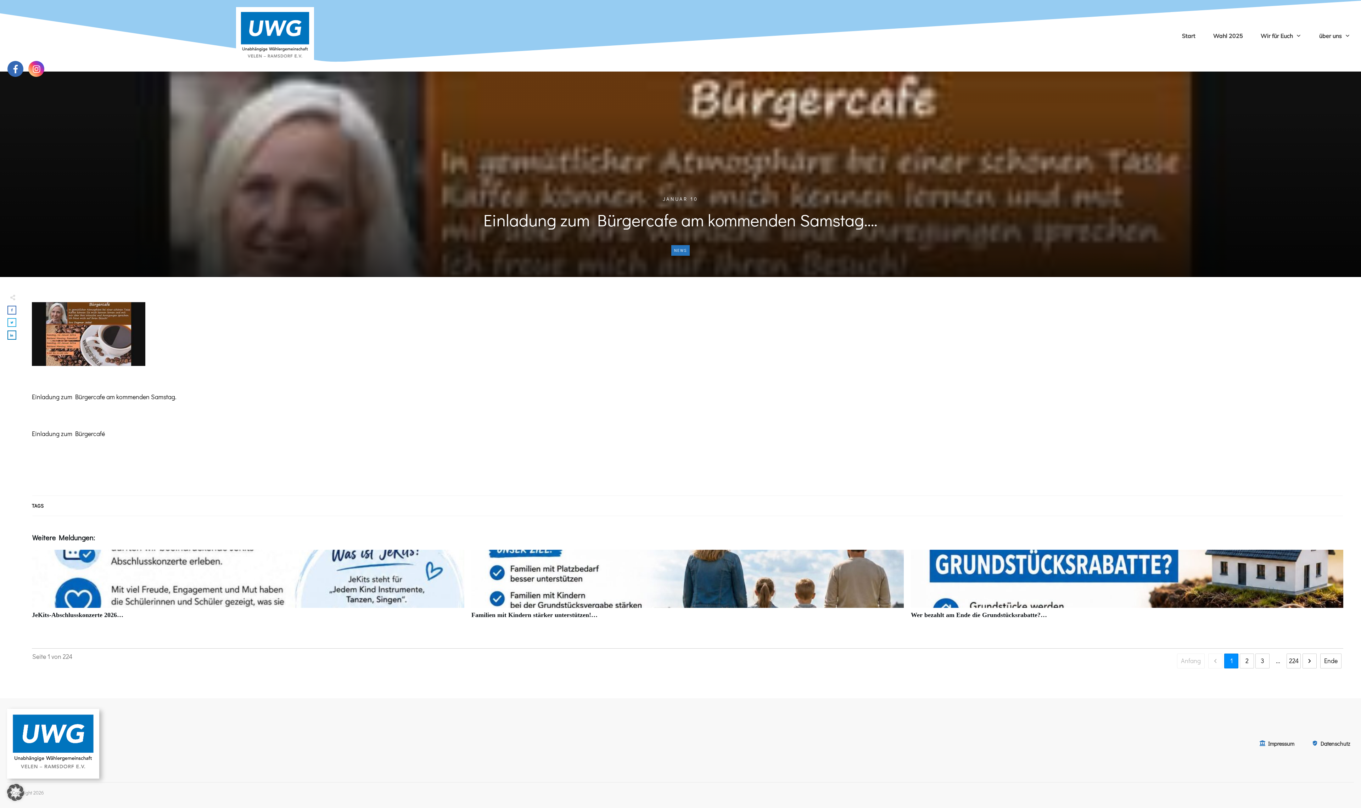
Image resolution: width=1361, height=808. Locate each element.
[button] (15, 792)
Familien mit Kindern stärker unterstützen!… (687, 588)
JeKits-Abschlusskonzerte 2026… (248, 588)
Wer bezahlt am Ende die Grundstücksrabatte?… (1127, 588)
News (680, 250)
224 (1294, 660)
